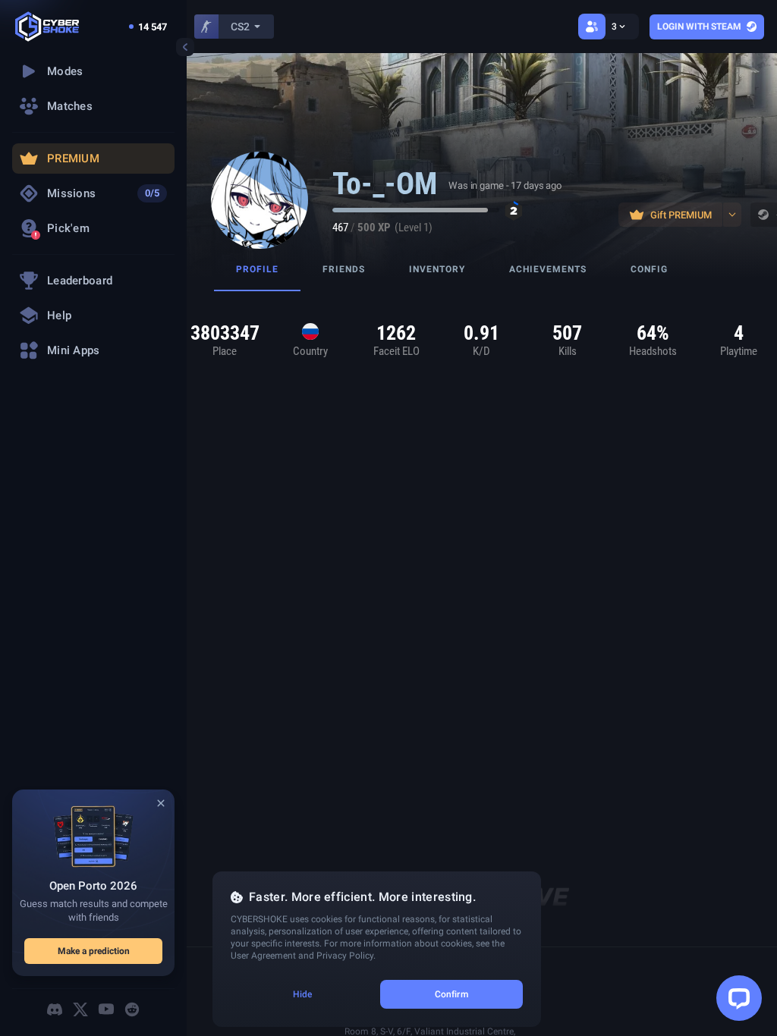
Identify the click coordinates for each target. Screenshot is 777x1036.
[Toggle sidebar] (185, 47)
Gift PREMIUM (681, 215)
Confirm (451, 994)
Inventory (437, 269)
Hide (302, 994)
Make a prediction (94, 951)
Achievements (548, 269)
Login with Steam (699, 26)
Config (649, 269)
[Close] (161, 803)
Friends (343, 269)
